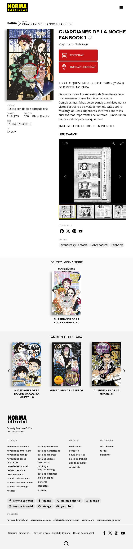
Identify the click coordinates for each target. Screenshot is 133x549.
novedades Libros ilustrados (16, 460)
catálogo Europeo (48, 446)
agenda (42, 490)
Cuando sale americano (20, 482)
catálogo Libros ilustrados (46, 460)
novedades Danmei (17, 466)
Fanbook (117, 245)
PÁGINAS (28, 113)
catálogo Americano (49, 450)
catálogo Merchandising (46, 468)
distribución (107, 446)
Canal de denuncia (61, 533)
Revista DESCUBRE (16, 470)
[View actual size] (113, 143)
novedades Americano (19, 450)
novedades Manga (17, 454)
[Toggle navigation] (121, 7)
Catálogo (12, 440)
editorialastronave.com (66, 519)
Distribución (107, 440)
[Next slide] (119, 176)
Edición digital (46, 477)
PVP (8, 128)
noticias (11, 490)
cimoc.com (88, 519)
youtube (66, 506)
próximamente (15, 474)
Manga (47, 500)
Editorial (74, 440)
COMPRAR (77, 55)
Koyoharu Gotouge (73, 44)
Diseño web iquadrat (83, 533)
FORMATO (11, 105)
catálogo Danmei (47, 473)
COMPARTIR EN (65, 225)
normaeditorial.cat (17, 519)
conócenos (75, 446)
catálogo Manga (47, 454)
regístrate (74, 466)
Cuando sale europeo (18, 478)
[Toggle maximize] (122, 143)
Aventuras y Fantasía (73, 245)
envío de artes (77, 454)
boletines (105, 454)
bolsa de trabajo (78, 458)
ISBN (9, 121)
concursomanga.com (108, 519)
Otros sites (12, 513)
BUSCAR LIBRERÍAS (82, 67)
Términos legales (41, 533)
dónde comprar (77, 462)
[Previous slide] (65, 176)
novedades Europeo (18, 446)
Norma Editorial (23, 500)
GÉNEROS (63, 239)
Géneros (42, 481)
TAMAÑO (10, 113)
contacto (74, 450)
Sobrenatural (99, 245)
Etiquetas (43, 485)
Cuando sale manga (17, 486)
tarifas (104, 450)
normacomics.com (40, 519)
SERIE (25, 21)
